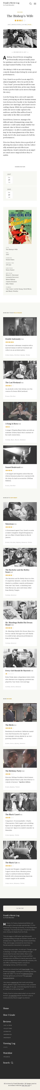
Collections (8, 1028)
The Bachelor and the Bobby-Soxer (17, 571)
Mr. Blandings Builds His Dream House (18, 624)
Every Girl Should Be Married (19, 671)
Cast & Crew (8, 1025)
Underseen (7, 1037)
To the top (20, 908)
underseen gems (28, 974)
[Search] (30, 3)
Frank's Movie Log (11, 3)
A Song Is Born (13, 424)
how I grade (25, 969)
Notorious (11, 524)
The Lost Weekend (14, 383)
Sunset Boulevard (14, 467)
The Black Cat (12, 863)
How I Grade (9, 1015)
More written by (12, 312)
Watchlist (7, 1053)
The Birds (10, 725)
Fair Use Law (26, 1085)
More (7, 698)
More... (30, 24)
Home (6, 1008)
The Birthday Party (14, 771)
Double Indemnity (14, 339)
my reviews (11, 971)
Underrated (8, 1034)
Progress (7, 1057)
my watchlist (13, 995)
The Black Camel (13, 814)
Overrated (7, 1031)
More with (10, 497)
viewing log (14, 982)
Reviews (20, 12)
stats (7, 987)
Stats (5, 1047)
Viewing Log (9, 1043)
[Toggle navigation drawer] (35, 3)
